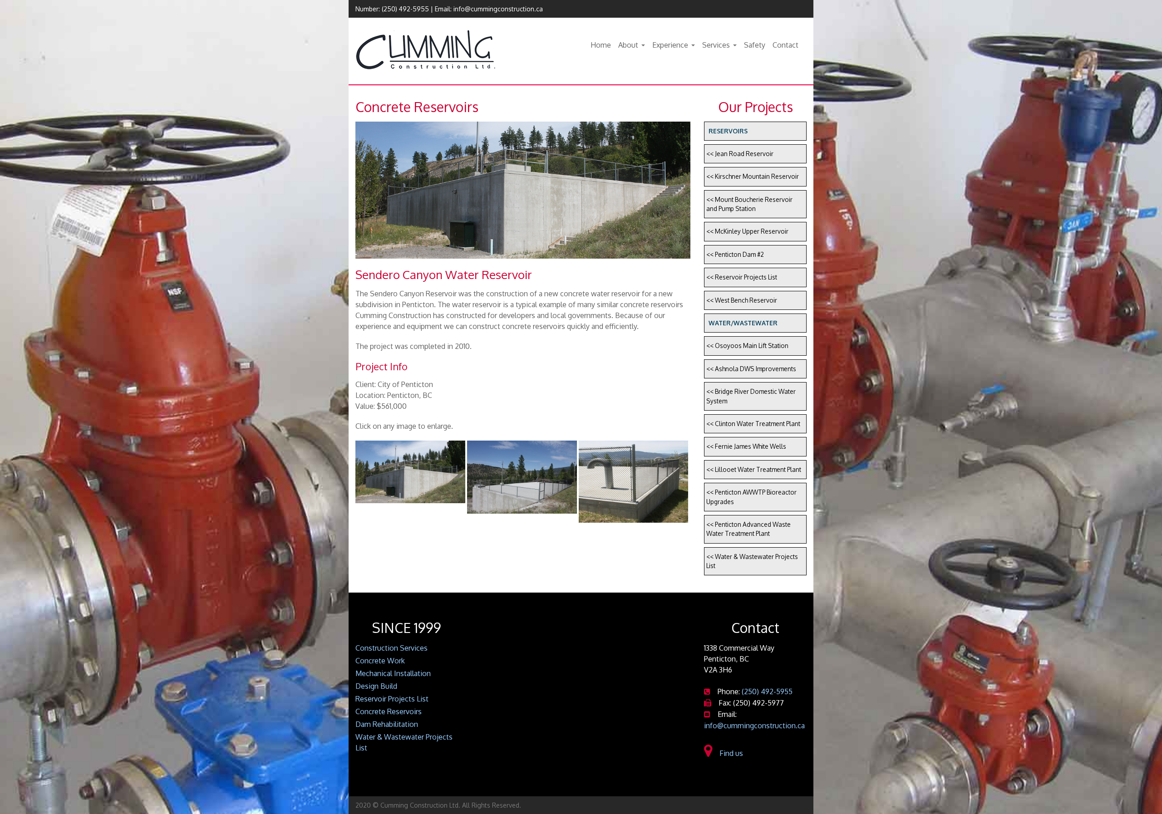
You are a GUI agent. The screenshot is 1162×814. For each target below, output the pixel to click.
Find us (729, 753)
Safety (754, 44)
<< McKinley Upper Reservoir (747, 231)
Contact (785, 44)
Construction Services (391, 647)
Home (601, 44)
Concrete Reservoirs (388, 711)
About (628, 44)
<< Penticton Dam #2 (735, 254)
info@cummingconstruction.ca (498, 9)
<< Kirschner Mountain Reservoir (752, 176)
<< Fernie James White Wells (746, 446)
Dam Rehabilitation (386, 724)
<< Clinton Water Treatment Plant (753, 423)
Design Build (376, 686)
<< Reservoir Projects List (741, 277)
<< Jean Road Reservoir (739, 153)
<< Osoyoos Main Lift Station (747, 345)
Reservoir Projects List (391, 698)
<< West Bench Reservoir (741, 300)
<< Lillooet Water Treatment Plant (753, 469)
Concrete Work (380, 660)
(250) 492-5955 (405, 9)
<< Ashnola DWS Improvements (751, 369)
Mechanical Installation (393, 673)
